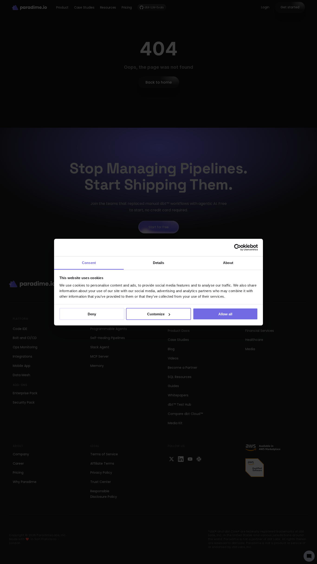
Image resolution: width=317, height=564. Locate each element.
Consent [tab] (89, 262)
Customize (156, 314)
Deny (92, 314)
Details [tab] (158, 262)
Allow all (225, 314)
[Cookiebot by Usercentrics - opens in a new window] (237, 247)
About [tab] (228, 262)
